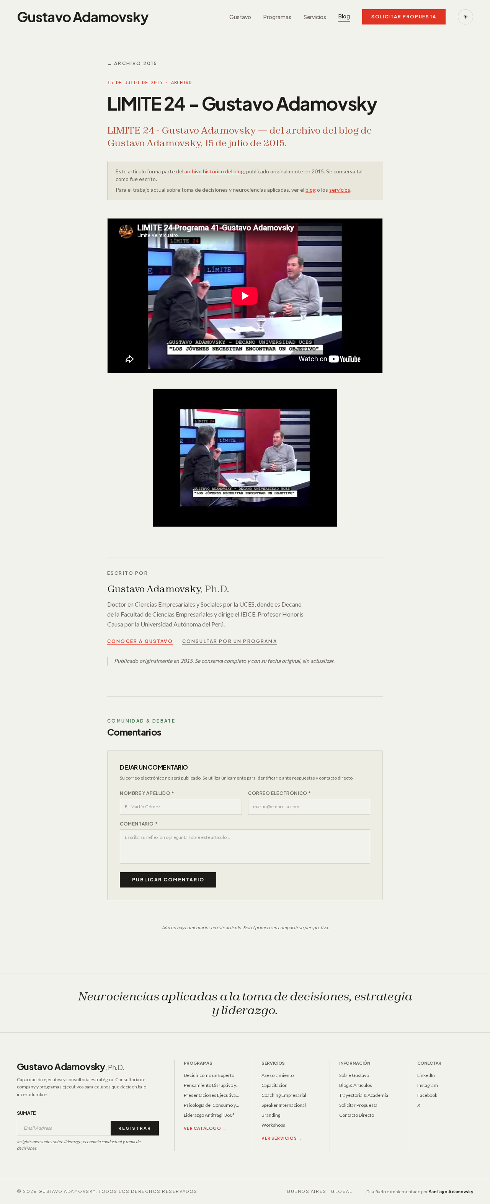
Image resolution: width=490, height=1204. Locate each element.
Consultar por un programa (229, 641)
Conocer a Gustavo (140, 641)
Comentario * (139, 824)
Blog (344, 16)
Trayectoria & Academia (363, 1095)
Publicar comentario (168, 880)
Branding (270, 1115)
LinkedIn (426, 1075)
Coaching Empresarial (283, 1095)
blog (310, 189)
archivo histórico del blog (214, 171)
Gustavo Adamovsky (70, 1066)
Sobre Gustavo (354, 1075)
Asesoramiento (277, 1075)
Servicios (315, 16)
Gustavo (240, 16)
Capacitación (274, 1085)
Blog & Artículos (355, 1085)
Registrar (134, 1128)
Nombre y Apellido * (147, 793)
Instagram (427, 1085)
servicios (339, 189)
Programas (277, 16)
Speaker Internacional (283, 1105)
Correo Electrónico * (279, 793)
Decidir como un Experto (209, 1075)
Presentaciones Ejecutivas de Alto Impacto (211, 1095)
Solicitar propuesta (403, 17)
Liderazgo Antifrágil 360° (209, 1115)
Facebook (427, 1095)
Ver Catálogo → (205, 1128)
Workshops (273, 1125)
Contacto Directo (356, 1115)
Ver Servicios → (281, 1137)
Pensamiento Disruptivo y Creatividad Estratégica (210, 1085)
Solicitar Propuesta (358, 1105)
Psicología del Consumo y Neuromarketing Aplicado (210, 1105)
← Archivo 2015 (132, 63)
